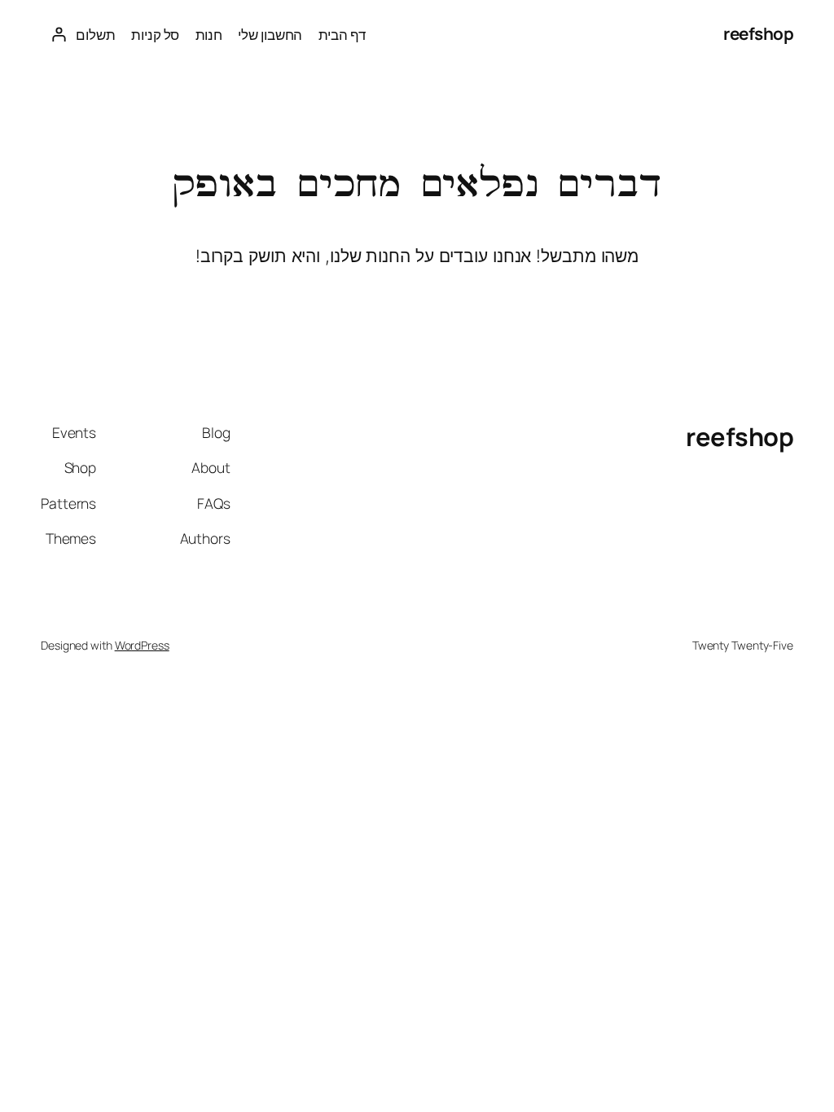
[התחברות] (58, 33)
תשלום (96, 34)
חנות (209, 34)
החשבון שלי (270, 34)
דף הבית (342, 34)
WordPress (142, 645)
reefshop (758, 33)
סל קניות (155, 34)
